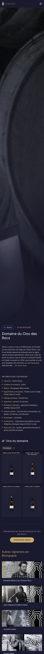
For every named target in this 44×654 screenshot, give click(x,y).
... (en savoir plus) (20, 365)
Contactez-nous (22, 540)
